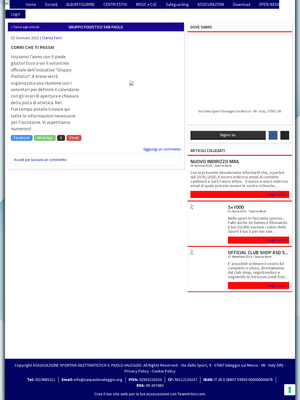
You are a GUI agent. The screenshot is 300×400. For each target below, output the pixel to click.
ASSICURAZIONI (210, 4)
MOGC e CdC (146, 4)
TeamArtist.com (191, 393)
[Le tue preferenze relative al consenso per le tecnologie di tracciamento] (289, 389)
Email (74, 137)
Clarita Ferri (52, 37)
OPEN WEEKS (270, 4)
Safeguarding (177, 4)
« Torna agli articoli (25, 27)
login (15, 14)
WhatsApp (45, 137)
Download (241, 4)
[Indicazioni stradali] (239, 71)
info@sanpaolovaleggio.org (98, 379)
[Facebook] (273, 135)
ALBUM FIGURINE (80, 4)
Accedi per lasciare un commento (40, 159)
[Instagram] (284, 135)
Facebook (22, 137)
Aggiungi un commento (162, 149)
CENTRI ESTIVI (115, 4)
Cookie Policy (163, 371)
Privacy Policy (137, 371)
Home (31, 4)
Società (51, 4)
